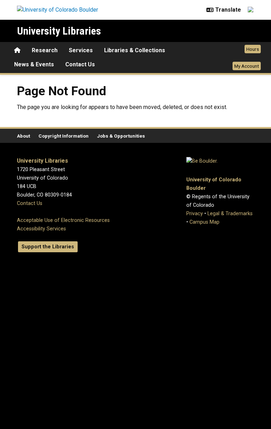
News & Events (34, 64)
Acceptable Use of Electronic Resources (63, 220)
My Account (246, 66)
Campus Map (204, 222)
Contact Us (80, 64)
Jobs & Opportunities (121, 136)
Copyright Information (63, 136)
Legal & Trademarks (230, 214)
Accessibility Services (41, 229)
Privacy (194, 214)
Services (81, 50)
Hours (252, 49)
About (23, 136)
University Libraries (59, 31)
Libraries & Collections (134, 50)
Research (45, 50)
